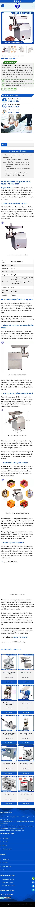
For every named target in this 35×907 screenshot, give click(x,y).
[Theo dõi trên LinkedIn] (9, 894)
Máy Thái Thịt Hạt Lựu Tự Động (9, 764)
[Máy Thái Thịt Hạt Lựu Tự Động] (9, 753)
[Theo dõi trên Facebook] (14, 1)
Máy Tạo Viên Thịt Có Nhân (26, 733)
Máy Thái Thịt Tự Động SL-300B (9, 673)
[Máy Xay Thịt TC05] (26, 662)
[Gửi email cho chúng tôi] (18, 1)
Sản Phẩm (5, 862)
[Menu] (2, 5)
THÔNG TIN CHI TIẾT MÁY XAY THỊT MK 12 (16, 159)
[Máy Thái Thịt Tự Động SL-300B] (9, 662)
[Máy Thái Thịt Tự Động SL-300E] (26, 753)
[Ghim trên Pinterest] (12, 89)
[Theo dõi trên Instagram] (3, 894)
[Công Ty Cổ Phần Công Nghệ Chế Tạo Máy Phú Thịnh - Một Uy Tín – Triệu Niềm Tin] (17, 6)
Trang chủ (3, 56)
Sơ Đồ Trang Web (28, 904)
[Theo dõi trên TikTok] (16, 1)
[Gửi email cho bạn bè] (9, 89)
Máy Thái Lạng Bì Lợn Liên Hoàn (9, 703)
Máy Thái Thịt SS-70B (26, 794)
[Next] (30, 27)
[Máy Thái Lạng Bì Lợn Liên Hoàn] (9, 693)
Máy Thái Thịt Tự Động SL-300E (26, 764)
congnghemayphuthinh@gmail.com (15, 830)
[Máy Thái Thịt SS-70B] (26, 784)
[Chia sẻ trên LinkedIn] (15, 89)
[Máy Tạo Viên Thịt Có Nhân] (26, 723)
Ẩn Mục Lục (23, 151)
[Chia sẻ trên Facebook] (2, 89)
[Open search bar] (33, 6)
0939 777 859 (13, 107)
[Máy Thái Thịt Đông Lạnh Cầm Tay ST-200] (9, 723)
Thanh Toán (5, 842)
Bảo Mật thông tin (7, 849)
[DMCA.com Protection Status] (5, 897)
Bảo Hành (5, 845)
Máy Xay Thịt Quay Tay (20, 637)
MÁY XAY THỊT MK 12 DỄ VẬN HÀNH (14, 175)
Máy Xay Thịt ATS (9, 794)
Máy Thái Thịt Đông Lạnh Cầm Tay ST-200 (9, 733)
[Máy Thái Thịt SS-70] (26, 693)
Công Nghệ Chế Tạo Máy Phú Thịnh (14, 904)
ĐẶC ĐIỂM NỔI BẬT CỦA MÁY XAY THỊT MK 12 (16, 162)
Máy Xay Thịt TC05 (26, 672)
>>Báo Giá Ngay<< (10, 62)
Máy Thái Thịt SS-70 (26, 703)
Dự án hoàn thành (7, 866)
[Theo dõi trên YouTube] (20, 1)
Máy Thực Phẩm (12, 56)
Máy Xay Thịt (20, 56)
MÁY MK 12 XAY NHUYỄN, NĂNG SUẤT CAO (16, 173)
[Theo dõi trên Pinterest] (7, 894)
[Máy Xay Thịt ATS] (9, 784)
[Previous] (4, 27)
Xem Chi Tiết (8, 682)
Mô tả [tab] (4, 144)
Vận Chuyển (5, 838)
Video (4, 869)
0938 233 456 (13, 101)
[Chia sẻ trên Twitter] (6, 89)
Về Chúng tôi (6, 859)
